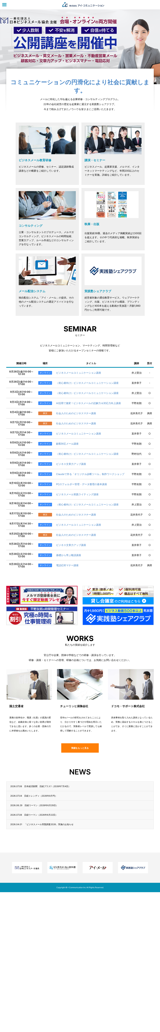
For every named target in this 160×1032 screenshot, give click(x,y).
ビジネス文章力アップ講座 (71, 463)
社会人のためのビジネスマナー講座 (76, 413)
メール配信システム (32, 291)
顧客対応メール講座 (67, 443)
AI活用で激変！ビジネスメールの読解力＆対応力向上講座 (88, 403)
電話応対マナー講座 (67, 565)
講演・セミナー (95, 160)
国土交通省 (16, 706)
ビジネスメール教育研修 (35, 160)
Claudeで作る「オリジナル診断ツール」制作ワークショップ (90, 474)
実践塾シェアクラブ (98, 291)
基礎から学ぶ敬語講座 (68, 555)
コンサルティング (30, 225)
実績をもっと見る (80, 748)
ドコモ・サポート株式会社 (128, 706)
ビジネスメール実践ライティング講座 (77, 494)
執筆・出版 (92, 224)
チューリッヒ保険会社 (74, 706)
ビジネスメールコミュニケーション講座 (78, 372)
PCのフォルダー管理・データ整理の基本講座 (81, 484)
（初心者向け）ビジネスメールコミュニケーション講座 (87, 382)
